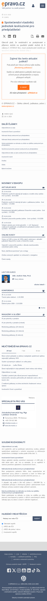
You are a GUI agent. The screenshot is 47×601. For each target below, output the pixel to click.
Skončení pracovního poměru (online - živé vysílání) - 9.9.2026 (22, 218)
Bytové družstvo (7, 168)
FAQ (35, 557)
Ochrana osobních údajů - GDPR (16, 564)
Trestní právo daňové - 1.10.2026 (13, 296)
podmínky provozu (35, 554)
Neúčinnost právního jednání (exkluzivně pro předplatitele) (20, 149)
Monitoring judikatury (23, 68)
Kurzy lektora (18, 279)
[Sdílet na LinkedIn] (9, 36)
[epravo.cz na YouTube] (24, 570)
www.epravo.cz (8, 106)
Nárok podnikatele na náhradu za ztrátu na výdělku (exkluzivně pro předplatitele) (22, 144)
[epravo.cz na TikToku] (33, 570)
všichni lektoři (39, 284)
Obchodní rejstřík (9, 524)
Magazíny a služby (11, 314)
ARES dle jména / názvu (12, 529)
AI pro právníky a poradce (10, 318)
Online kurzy (8, 235)
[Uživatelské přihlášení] (33, 5)
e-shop (23, 87)
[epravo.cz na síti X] (14, 570)
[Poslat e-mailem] (42, 36)
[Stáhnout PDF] (32, 36)
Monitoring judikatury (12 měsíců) (13, 331)
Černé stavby (6, 259)
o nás (17, 554)
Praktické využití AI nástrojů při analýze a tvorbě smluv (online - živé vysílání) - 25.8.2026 (23, 194)
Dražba (4, 161)
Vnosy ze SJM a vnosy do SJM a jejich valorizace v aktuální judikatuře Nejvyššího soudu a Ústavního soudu (22, 240)
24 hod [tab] (9, 351)
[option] (23, 279)
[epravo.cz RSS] (38, 570)
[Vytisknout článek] (37, 36)
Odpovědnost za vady (8, 128)
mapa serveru (8, 554)
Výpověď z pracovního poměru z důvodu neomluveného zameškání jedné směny (20, 246)
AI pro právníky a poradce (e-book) (13, 323)
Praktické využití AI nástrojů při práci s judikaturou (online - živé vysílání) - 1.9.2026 (23, 202)
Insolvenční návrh (7, 157)
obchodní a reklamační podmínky (23, 559)
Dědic (3, 165)
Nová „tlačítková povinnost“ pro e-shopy (15, 251)
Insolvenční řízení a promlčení (11, 131)
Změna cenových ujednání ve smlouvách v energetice (19, 255)
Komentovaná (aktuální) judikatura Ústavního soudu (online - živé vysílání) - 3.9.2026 (23, 210)
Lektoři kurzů (9, 272)
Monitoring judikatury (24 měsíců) (13, 327)
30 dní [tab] (38, 351)
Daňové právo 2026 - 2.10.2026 (12, 302)
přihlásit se (32, 93)
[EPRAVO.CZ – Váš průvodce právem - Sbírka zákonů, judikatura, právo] (13, 5)
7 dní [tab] (23, 351)
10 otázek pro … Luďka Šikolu (12, 365)
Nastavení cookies (35, 564)
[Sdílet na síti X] (4, 36)
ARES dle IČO (9, 526)
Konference (8, 290)
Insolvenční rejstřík (10, 532)
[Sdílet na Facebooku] (14, 36)
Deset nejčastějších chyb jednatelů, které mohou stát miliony (22, 368)
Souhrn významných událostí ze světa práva (16, 362)
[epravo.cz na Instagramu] (19, 570)
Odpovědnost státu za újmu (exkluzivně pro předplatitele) (19, 153)
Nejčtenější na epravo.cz (17, 346)
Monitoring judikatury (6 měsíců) (12, 335)
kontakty (13, 557)
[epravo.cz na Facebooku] (9, 570)
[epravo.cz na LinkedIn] (29, 570)
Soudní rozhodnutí (13, 442)
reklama (24, 554)
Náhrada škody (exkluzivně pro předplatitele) (16, 135)
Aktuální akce (9, 187)
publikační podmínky (24, 557)
